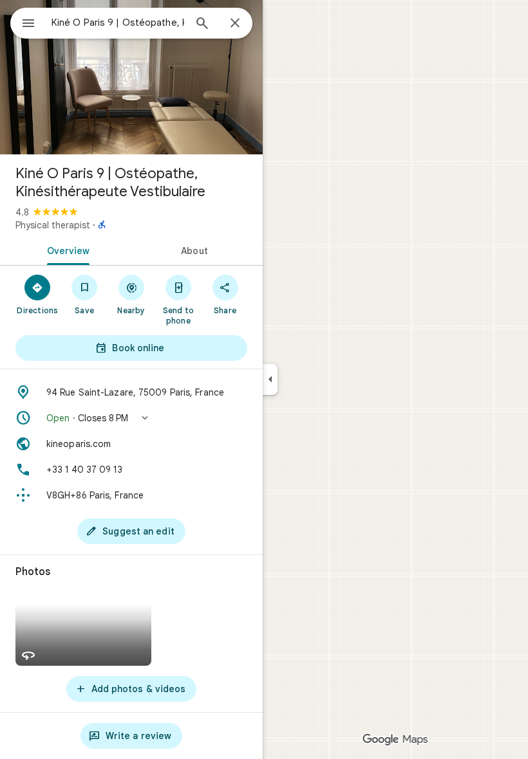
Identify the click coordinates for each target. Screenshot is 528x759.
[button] (131, 418)
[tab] (66, 249)
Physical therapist (52, 225)
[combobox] (118, 22)
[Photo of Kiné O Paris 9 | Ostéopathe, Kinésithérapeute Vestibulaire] (131, 77)
